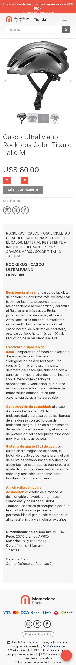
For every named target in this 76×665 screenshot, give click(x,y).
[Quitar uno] (7, 180)
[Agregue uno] (24, 180)
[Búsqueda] (66, 29)
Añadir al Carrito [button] (23, 190)
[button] (5, 81)
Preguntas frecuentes (38, 634)
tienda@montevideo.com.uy (30, 642)
